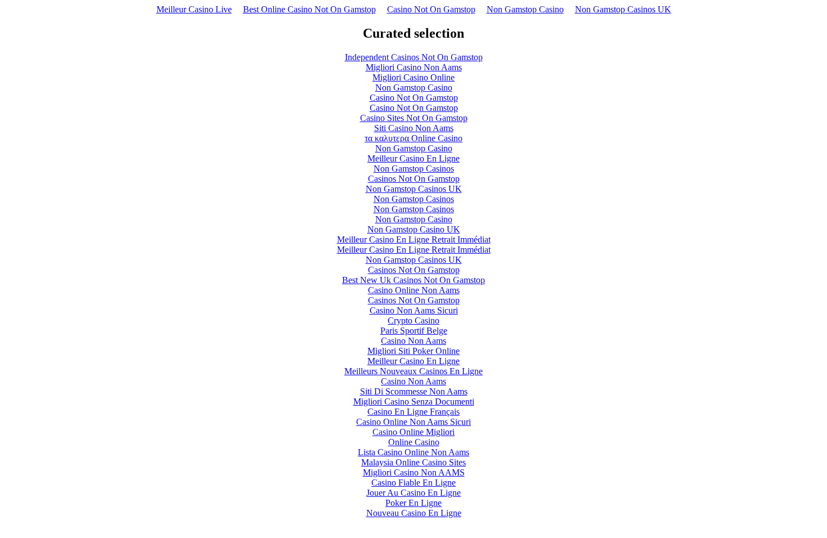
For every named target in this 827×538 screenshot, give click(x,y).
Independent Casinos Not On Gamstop (414, 57)
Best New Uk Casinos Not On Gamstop (413, 280)
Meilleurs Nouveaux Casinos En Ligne (413, 371)
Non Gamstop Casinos (414, 168)
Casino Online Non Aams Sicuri (413, 422)
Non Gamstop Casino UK (413, 229)
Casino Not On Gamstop (431, 9)
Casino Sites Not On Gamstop (414, 118)
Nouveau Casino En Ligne (413, 513)
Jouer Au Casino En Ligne (413, 492)
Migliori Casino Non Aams (414, 67)
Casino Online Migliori (413, 432)
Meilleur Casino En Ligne (413, 158)
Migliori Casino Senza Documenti (413, 401)
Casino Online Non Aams (414, 290)
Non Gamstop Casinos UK (623, 9)
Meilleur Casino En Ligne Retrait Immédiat (414, 239)
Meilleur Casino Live (194, 9)
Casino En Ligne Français (413, 411)
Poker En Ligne (413, 503)
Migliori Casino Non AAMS (414, 472)
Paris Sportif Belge (413, 330)
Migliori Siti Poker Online (413, 351)
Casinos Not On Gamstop (414, 178)
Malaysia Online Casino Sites (413, 462)
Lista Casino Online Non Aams (413, 452)
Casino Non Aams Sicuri (414, 310)
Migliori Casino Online (413, 77)
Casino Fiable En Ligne (413, 482)
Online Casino (413, 442)
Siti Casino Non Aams (413, 128)
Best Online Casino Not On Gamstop (309, 9)
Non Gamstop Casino (525, 9)
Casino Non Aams (413, 341)
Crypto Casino (413, 320)
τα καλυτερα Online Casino (413, 138)
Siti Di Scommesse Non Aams (414, 391)
